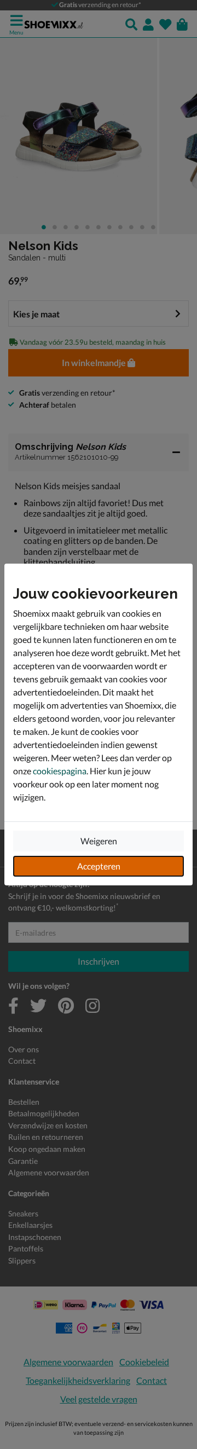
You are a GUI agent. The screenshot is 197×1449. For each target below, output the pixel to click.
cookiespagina (59, 771)
